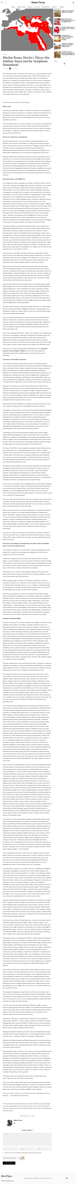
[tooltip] (73, 3)
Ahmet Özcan (14, 68)
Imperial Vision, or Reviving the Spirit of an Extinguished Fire (68, 20)
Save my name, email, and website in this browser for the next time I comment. (22, 1152)
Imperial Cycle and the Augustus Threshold (68, 11)
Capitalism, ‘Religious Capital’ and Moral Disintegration (68, 45)
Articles (5, 54)
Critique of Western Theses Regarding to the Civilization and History (68, 53)
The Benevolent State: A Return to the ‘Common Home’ (68, 29)
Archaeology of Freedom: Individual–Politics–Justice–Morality (67, 37)
